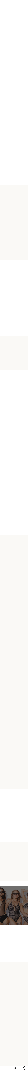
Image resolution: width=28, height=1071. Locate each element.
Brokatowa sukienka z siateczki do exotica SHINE (17, 226)
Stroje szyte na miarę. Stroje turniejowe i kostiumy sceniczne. (12, 995)
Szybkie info (4, 1012)
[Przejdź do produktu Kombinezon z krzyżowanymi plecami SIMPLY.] (7, 287)
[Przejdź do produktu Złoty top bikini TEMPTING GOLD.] (20, 518)
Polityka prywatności (7, 1030)
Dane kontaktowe (6, 1046)
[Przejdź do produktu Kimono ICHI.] (20, 112)
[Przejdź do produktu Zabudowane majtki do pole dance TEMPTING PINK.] (7, 518)
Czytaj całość (6, 840)
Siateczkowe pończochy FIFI (15, 235)
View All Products (5, 100)
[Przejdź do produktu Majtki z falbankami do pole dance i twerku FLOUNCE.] (7, 140)
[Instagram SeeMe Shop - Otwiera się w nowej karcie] (10, 63)
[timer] (14, 358)
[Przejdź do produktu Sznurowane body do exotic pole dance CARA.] (7, 112)
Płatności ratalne (6, 1017)
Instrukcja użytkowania (7, 1002)
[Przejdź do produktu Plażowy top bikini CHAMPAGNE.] (20, 492)
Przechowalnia (5, 985)
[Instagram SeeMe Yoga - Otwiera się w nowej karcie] (14, 63)
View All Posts (4, 810)
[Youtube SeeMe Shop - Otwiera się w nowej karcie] (18, 63)
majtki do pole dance (13, 443)
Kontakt (3, 1033)
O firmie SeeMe (5, 1043)
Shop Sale (14, 364)
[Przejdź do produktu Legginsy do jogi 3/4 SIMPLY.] (20, 287)
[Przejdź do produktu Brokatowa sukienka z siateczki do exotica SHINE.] (20, 140)
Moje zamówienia (6, 979)
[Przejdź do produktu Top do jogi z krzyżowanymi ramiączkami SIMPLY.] (7, 315)
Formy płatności (5, 1015)
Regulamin (4, 1028)
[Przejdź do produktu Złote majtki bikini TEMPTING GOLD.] (7, 492)
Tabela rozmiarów (6, 999)
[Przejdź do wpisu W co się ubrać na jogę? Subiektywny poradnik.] (14, 821)
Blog (2, 1049)
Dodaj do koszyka (14, 461)
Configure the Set (14, 257)
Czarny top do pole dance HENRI (16, 244)
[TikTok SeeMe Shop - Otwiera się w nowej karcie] (21, 63)
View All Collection (5, 275)
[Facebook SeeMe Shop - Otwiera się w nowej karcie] (7, 63)
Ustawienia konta (6, 982)
